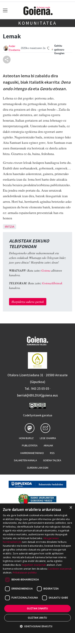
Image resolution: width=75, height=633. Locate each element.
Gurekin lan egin (37, 467)
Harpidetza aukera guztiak (28, 302)
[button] (37, 626)
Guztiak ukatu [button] (37, 617)
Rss (52, 453)
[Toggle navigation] (5, 10)
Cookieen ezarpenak (60, 568)
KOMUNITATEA (37, 23)
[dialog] (37, 568)
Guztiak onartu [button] (37, 608)
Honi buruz (26, 438)
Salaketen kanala (25, 460)
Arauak (48, 445)
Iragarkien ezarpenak (34, 565)
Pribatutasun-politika (25, 572)
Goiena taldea (52, 460)
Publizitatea (30, 445)
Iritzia (9, 226)
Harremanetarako (32, 453)
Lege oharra (48, 438)
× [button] (70, 507)
